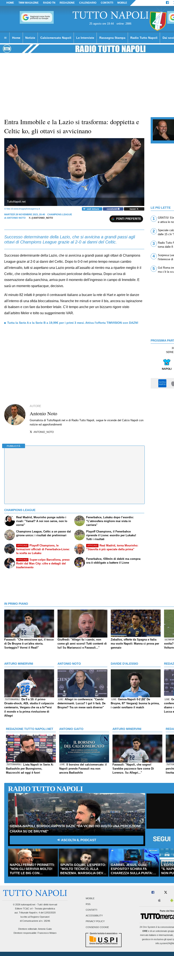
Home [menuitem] (16, 37)
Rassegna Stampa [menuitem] (112, 37)
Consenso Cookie (97, 927)
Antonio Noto (16, 218)
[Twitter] (165, 892)
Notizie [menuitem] (30, 37)
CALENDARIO (87, 2)
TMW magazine (28, 2)
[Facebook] (167, 3)
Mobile (90, 898)
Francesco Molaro (47, 933)
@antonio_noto (42, 218)
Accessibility (94, 915)
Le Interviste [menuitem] (85, 37)
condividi (112, 209)
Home (10, 2)
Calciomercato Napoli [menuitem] (55, 37)
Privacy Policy (95, 921)
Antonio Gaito (45, 929)
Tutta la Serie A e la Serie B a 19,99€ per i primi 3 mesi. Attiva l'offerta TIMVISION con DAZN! (72, 322)
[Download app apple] (159, 900)
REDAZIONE (67, 2)
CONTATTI (107, 2)
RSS (88, 904)
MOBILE (122, 2)
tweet (133, 209)
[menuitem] (5, 38)
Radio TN (49, 2)
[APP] (163, 383)
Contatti (91, 910)
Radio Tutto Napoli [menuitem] (143, 37)
